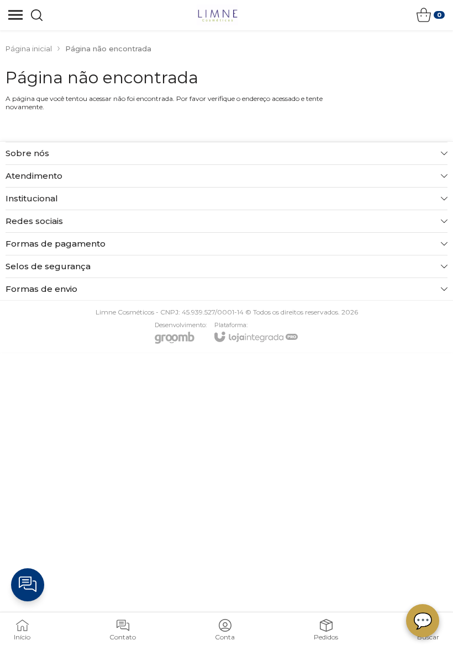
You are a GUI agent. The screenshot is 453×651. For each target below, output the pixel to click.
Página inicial (29, 48)
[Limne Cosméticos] (217, 14)
